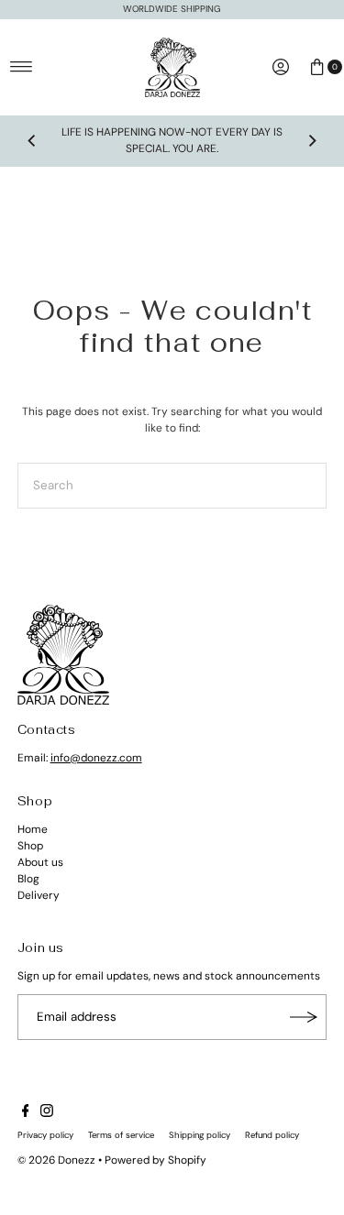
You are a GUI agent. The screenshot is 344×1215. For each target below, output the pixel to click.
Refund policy (272, 1135)
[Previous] (32, 141)
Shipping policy (199, 1135)
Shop (30, 845)
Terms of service (121, 1135)
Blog (28, 878)
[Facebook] (25, 1113)
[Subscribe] (304, 1017)
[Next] (312, 141)
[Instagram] (46, 1113)
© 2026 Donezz (56, 1160)
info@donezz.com (96, 757)
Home (32, 829)
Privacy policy (45, 1135)
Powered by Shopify (155, 1160)
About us (40, 862)
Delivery (38, 895)
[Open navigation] (21, 67)
